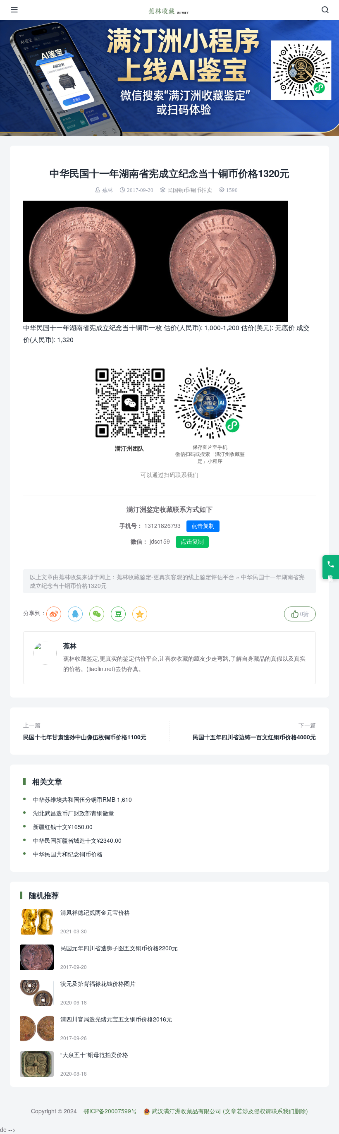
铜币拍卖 (201, 190)
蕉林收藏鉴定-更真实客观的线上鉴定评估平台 (175, 577)
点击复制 (203, 526)
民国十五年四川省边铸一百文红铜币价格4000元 (254, 731)
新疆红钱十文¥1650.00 (63, 826)
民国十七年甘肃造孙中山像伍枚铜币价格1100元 (84, 731)
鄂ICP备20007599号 (110, 1111)
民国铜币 (178, 190)
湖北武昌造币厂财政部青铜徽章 (73, 813)
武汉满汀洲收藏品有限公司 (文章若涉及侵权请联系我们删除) (230, 1111)
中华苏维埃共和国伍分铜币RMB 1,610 (82, 799)
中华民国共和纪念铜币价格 (68, 854)
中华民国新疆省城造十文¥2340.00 (77, 840)
